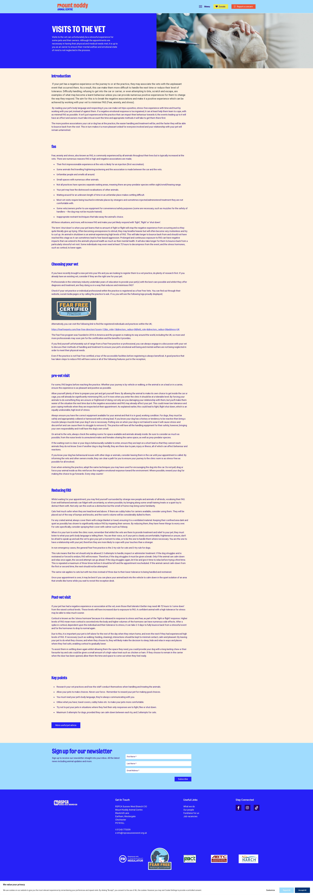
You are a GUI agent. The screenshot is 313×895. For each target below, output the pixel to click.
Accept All (302, 890)
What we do (189, 806)
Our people (188, 809)
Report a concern (245, 6)
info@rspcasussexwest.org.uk (132, 833)
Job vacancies (190, 816)
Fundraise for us (191, 813)
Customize (270, 890)
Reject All (286, 890)
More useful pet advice (65, 725)
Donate (222, 6)
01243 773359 (123, 829)
